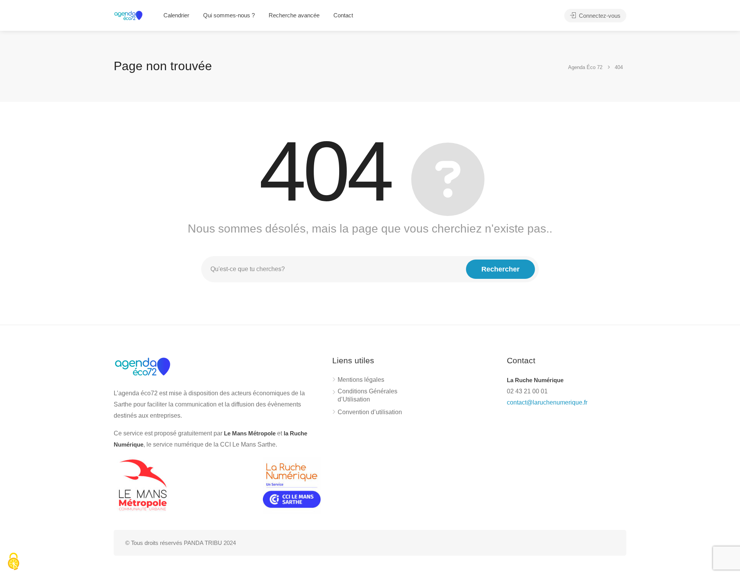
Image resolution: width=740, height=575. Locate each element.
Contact (343, 15)
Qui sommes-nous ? (229, 15)
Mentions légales (361, 379)
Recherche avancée (294, 15)
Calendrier (176, 15)
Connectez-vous (599, 15)
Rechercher (500, 269)
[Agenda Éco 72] (128, 15)
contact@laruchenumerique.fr (547, 402)
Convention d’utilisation (370, 412)
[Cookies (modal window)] (13, 562)
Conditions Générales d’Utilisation (367, 395)
